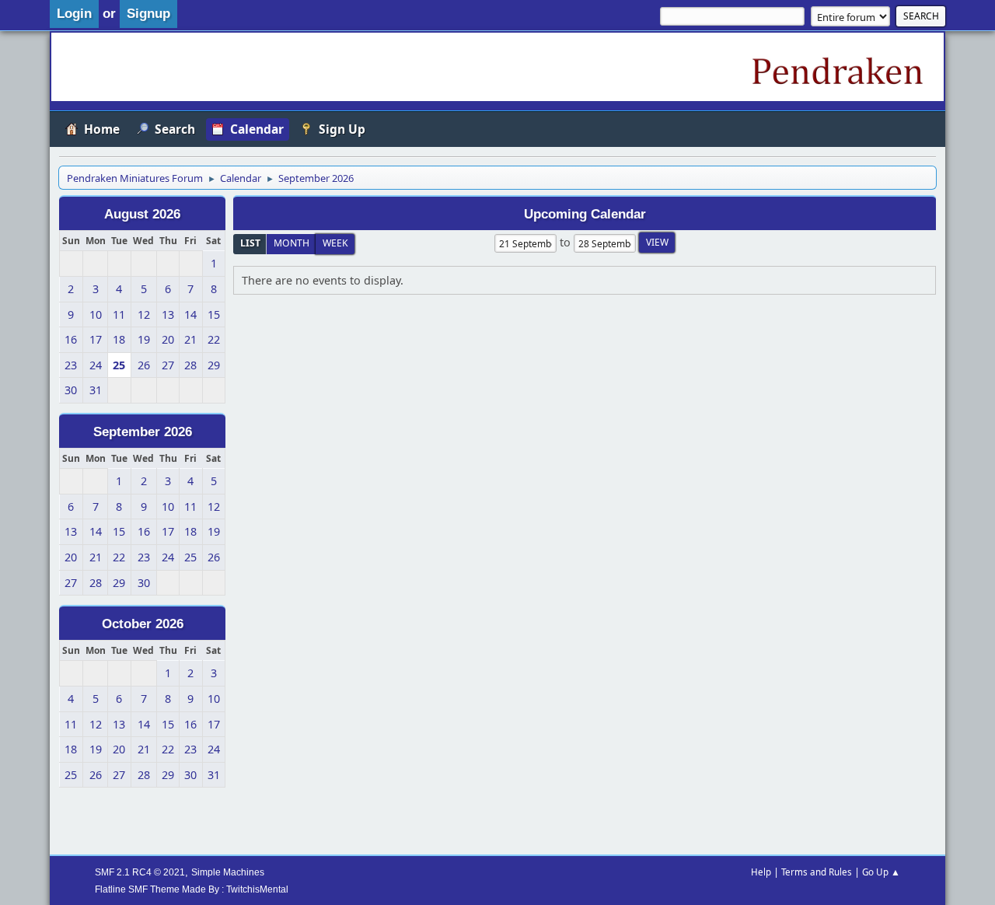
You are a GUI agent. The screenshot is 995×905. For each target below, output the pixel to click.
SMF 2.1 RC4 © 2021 (140, 872)
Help (761, 872)
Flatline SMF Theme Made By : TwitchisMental (191, 889)
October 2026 (142, 623)
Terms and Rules (816, 872)
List (250, 243)
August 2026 (142, 214)
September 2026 (142, 431)
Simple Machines (227, 872)
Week (335, 243)
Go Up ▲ (881, 872)
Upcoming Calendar (585, 214)
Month (291, 243)
